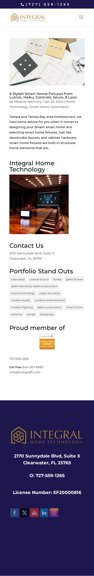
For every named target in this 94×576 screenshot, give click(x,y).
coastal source (39, 279)
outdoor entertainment (50, 300)
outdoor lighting (22, 307)
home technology (23, 293)
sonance (16, 314)
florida (57, 279)
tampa (31, 314)
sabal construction (49, 307)
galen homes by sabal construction (34, 286)
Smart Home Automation (49, 107)
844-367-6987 (33, 367)
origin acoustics (49, 293)
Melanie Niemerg (28, 102)
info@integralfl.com (24, 372)
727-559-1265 (19, 359)
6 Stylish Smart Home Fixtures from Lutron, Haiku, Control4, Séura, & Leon (43, 95)
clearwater (18, 279)
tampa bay (47, 314)
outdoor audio (20, 300)
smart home (74, 307)
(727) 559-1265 (48, 4)
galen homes (74, 279)
